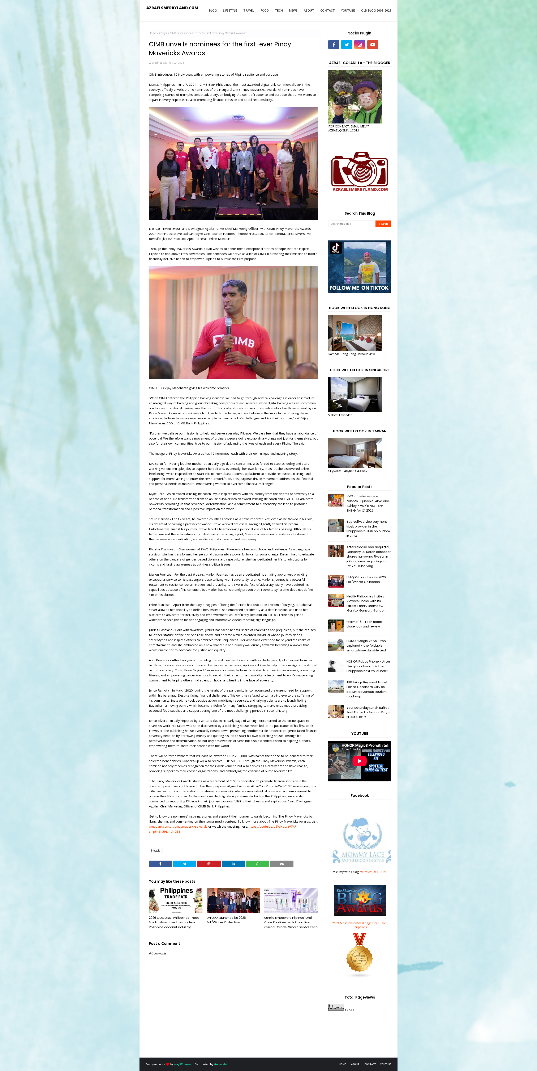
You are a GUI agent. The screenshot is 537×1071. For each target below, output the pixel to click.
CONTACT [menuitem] (327, 10)
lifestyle (163, 33)
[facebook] (333, 44)
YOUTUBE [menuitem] (348, 10)
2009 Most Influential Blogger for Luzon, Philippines (359, 925)
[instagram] (359, 44)
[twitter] (346, 44)
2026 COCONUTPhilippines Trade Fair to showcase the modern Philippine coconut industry (174, 922)
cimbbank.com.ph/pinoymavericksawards (178, 826)
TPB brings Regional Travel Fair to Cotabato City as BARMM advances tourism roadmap (367, 689)
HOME (342, 1064)
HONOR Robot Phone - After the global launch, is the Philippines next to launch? (368, 666)
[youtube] (372, 44)
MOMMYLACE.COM (373, 872)
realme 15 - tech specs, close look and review (365, 624)
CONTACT (370, 1064)
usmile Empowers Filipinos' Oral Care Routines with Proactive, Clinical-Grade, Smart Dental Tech (291, 922)
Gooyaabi (220, 1064)
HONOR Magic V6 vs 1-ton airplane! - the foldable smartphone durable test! (367, 645)
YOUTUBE (385, 1064)
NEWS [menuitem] (293, 10)
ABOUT (355, 1064)
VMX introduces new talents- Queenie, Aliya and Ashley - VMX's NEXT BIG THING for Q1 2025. (368, 503)
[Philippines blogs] (359, 977)
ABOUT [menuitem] (309, 10)
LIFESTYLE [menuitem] (230, 10)
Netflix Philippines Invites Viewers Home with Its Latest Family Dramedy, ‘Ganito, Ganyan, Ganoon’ (366, 603)
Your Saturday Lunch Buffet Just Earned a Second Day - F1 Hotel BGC (368, 712)
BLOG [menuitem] (213, 10)
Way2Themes (183, 1064)
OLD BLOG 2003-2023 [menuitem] (376, 10)
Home (152, 33)
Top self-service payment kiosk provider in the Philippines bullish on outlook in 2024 (368, 528)
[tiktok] (385, 44)
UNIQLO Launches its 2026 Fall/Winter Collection (226, 920)
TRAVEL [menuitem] (248, 10)
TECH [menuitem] (279, 10)
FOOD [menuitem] (265, 10)
